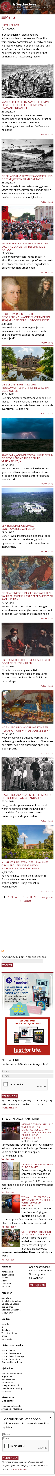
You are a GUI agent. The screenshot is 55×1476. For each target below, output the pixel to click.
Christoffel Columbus (11, 1301)
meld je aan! (38, 1285)
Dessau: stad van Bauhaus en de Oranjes (37, 1166)
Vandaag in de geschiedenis (8, 1273)
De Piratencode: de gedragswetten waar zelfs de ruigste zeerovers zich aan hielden (27, 596)
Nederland (6, 1324)
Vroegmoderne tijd (10, 1385)
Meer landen (7, 1339)
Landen (6, 1318)
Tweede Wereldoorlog (12, 1388)
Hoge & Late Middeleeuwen (8, 1378)
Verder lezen (47, 134)
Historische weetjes (11, 1359)
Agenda (5, 1280)
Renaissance (7, 1382)
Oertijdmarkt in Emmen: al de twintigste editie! (36, 1233)
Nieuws (15, 24)
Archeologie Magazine (12, 1408)
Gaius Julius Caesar (10, 1303)
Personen (7, 1292)
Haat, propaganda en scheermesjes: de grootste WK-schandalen (26, 796)
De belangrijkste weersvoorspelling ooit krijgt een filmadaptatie (27, 177)
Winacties (6, 1286)
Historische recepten (11, 1353)
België (4, 1327)
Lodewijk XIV (7, 1312)
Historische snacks (12, 1345)
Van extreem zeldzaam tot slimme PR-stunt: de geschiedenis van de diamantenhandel (26, 105)
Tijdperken (7, 1368)
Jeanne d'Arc (7, 1306)
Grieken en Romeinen (12, 1373)
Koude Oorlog (8, 1391)
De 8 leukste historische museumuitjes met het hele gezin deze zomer (25, 387)
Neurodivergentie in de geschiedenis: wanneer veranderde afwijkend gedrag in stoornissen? (26, 317)
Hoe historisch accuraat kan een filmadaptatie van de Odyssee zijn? (26, 729)
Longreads (6, 1283)
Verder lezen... (9, 1159)
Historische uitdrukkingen (13, 1356)
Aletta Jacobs (7, 1298)
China (4, 1335)
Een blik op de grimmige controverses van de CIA (18, 527)
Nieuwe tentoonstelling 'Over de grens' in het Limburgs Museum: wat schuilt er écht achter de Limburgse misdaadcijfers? (37, 1131)
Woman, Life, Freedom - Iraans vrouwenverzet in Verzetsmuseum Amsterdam (37, 1201)
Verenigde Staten (10, 1333)
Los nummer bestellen (12, 1406)
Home (5, 24)
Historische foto (9, 1350)
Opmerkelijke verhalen (12, 1362)
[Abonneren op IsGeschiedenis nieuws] (27, 951)
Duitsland (6, 1330)
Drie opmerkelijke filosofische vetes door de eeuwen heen (27, 661)
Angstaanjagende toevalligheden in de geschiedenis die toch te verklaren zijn (27, 458)
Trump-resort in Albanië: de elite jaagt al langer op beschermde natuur (25, 246)
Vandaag (6, 1266)
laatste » (28, 900)
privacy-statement (9, 1108)
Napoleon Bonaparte (11, 1309)
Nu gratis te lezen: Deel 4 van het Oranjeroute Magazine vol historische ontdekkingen (25, 865)
